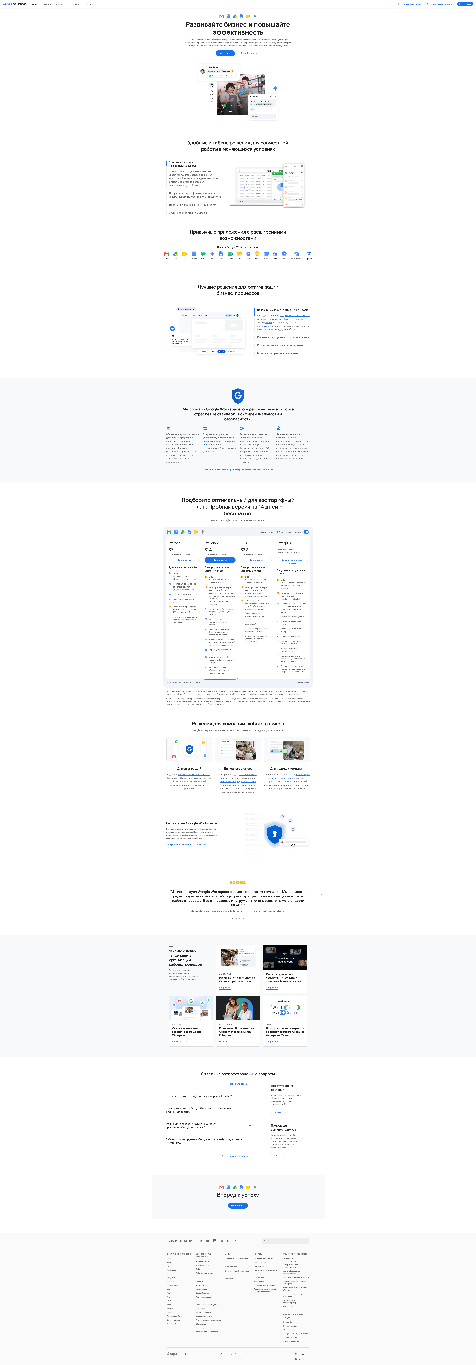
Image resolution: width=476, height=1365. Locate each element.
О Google (219, 1354)
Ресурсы (87, 4)
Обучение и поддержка (295, 1254)
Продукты (47, 4)
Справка (249, 1354)
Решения (34, 4)
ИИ (69, 4)
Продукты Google (234, 1354)
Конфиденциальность (191, 1354)
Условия (207, 1354)
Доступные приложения (179, 1254)
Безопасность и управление (203, 1255)
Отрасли (59, 4)
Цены (77, 4)
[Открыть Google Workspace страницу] (15, 3)
